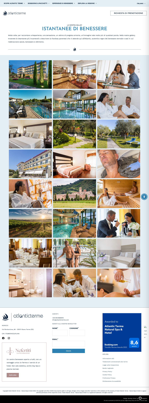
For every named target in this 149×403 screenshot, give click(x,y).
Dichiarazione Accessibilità (112, 381)
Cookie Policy (107, 375)
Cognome (74, 328)
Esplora (12, 375)
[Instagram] (8, 339)
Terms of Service (140, 400)
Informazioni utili (108, 358)
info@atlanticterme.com (60, 320)
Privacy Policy (107, 371)
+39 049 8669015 (58, 318)
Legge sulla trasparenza (111, 365)
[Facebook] (3, 339)
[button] (24, 3)
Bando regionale (108, 368)
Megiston (144, 398)
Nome (55, 328)
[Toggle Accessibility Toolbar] (144, 197)
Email (55, 339)
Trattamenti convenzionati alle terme (115, 362)
